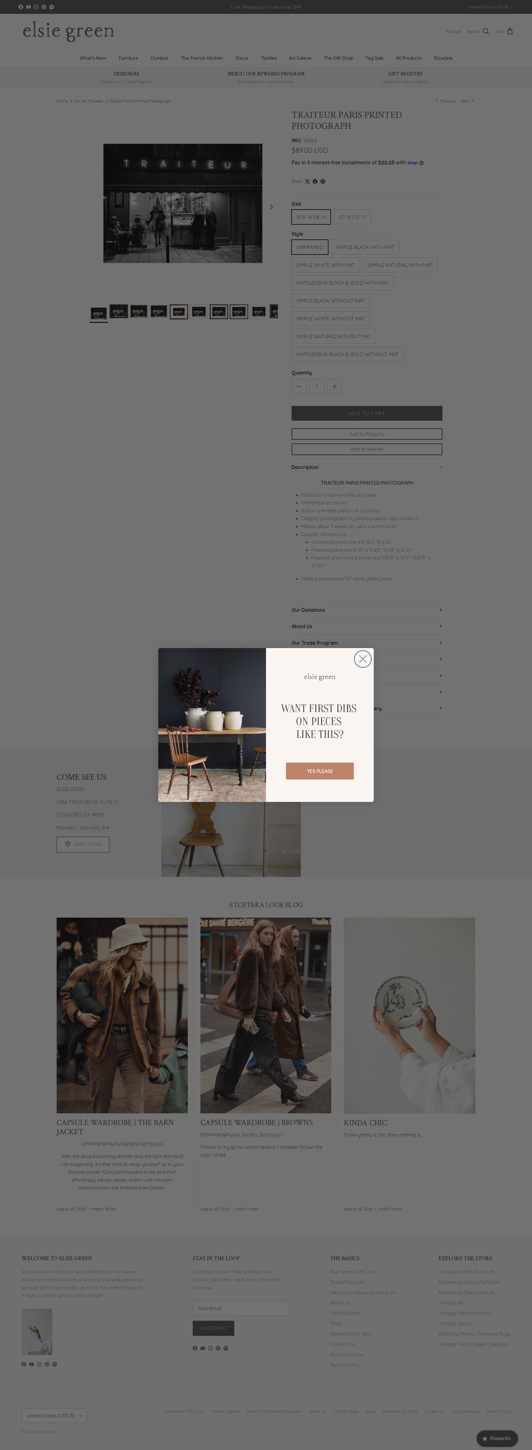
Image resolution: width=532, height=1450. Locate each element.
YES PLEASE (320, 771)
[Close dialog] (362, 659)
